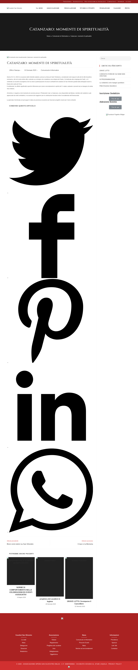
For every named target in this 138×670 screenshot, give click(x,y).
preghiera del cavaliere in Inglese (50, 600)
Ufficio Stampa (14, 70)
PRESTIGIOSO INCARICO (108, 86)
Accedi (128, 1)
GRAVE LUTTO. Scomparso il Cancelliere (79, 602)
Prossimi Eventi (84, 642)
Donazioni (24, 648)
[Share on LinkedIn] (51, 447)
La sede (23, 640)
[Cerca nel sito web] (115, 58)
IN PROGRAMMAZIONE (107, 79)
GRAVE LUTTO (104, 70)
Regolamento (54, 642)
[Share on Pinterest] (51, 362)
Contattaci (111, 1)
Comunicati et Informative (50, 70)
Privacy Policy (115, 664)
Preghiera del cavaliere (54, 645)
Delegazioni (23, 645)
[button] (115, 99)
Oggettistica (54, 654)
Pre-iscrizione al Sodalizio (95, 1)
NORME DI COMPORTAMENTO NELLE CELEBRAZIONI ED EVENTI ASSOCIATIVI (20, 591)
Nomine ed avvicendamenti (84, 648)
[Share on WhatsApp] (51, 532)
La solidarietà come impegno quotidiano (112, 83)
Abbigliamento (53, 651)
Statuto (54, 640)
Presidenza (67, 1)
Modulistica (78, 1)
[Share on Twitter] (51, 193)
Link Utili (114, 645)
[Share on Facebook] (51, 277)
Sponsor (121, 1)
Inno (54, 648)
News (23, 642)
